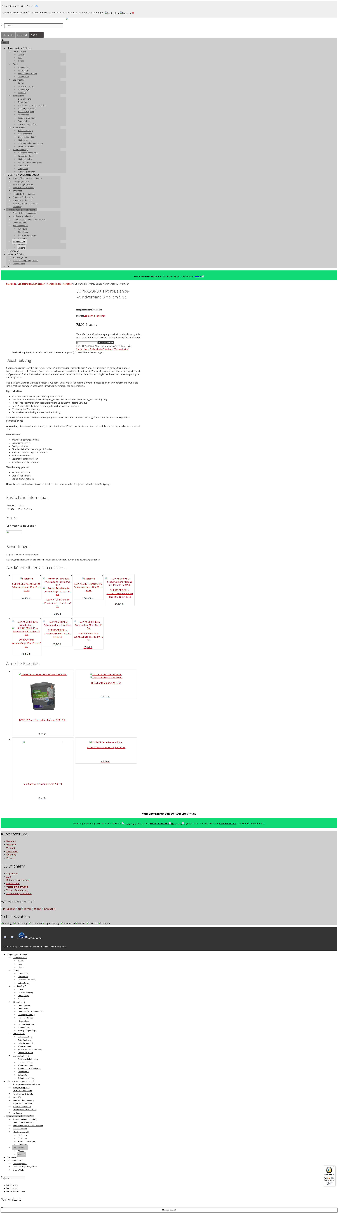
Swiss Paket (12, 851)
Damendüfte (23, 67)
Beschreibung (18, 352)
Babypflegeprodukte (26, 137)
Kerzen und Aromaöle (27, 73)
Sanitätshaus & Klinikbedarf (21, 209)
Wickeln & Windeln (26, 146)
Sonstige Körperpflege (27, 124)
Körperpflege (18, 95)
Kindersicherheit (25, 140)
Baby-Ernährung (25, 133)
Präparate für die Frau (22, 200)
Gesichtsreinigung (25, 86)
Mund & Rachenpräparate (24, 194)
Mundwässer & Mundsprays (30, 162)
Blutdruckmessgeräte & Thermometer (29, 219)
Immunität (17, 191)
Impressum (12, 873)
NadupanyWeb (58, 946)
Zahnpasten (23, 168)
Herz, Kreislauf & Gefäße (23, 187)
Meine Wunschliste (15, 1191)
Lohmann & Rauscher (94, 315)
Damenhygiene (24, 99)
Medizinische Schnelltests (23, 216)
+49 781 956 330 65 (159, 823)
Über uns (11, 854)
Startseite (11, 283)
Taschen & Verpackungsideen (25, 260)
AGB (8, 876)
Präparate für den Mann (23, 197)
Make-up (22, 92)
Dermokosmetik (20, 51)
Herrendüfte (23, 70)
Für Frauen (22, 229)
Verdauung (17, 206)
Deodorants (23, 102)
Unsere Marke (19, 263)
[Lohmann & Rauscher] (14, 532)
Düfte (15, 64)
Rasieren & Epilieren (26, 118)
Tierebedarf (13, 250)
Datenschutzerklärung (18, 880)
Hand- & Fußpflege (26, 111)
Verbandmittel (19, 241)
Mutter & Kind (19, 127)
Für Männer (23, 232)
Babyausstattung (25, 130)
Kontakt (10, 858)
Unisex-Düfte (23, 76)
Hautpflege (22, 238)
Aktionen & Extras (16, 254)
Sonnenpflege (24, 121)
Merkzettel (22, 35)
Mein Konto (8, 35)
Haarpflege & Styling (27, 108)
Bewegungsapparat (21, 181)
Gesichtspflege (19, 80)
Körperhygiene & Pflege (19, 48)
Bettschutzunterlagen (27, 235)
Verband (21, 248)
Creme (21, 83)
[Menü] (333, 1167)
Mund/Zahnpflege (20, 149)
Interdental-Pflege (25, 156)
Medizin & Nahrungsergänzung (23, 174)
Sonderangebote (20, 257)
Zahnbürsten (23, 165)
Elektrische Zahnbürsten (28, 152)
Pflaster (21, 244)
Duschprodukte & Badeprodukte (32, 105)
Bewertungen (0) (65, 352)
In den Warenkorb (105, 343)
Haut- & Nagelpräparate (23, 184)
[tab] (18, 352)
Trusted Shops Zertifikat (19, 893)
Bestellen (11, 841)
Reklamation (13, 883)
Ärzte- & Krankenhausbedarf (25, 213)
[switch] (329, 1183)
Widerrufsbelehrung (17, 890)
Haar (20, 57)
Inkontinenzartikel (20, 225)
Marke (53, 352)
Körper (21, 61)
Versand (10, 847)
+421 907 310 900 (227, 823)
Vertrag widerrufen (17, 886)
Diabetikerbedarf (20, 222)
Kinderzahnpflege (25, 159)
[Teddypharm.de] (73, 19)
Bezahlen (11, 844)
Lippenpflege (23, 89)
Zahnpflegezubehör (26, 171)
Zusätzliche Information (38, 352)
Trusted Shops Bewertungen (88, 352)
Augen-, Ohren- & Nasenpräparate (27, 178)
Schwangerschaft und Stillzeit (30, 143)
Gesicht (21, 54)
